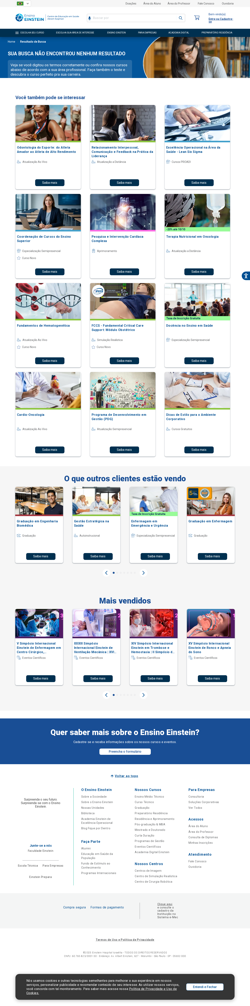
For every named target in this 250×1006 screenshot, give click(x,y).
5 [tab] (128, 573)
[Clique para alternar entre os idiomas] (23, 3)
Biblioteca (88, 813)
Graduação (142, 807)
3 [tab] (121, 573)
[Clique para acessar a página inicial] (47, 22)
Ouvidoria (228, 3)
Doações (131, 3)
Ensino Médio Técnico (149, 796)
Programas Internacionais (98, 873)
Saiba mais (49, 183)
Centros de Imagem (148, 870)
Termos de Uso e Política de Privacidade (125, 939)
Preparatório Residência (151, 813)
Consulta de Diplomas (203, 837)
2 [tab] (117, 573)
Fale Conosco (206, 3)
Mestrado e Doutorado (150, 829)
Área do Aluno (152, 3)
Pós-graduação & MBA (150, 824)
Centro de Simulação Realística (156, 876)
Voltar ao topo (126, 776)
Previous (106, 573)
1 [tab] (114, 573)
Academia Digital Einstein (152, 852)
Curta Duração (144, 835)
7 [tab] (135, 573)
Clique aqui (164, 904)
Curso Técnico (144, 802)
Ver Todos (195, 807)
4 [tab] (124, 573)
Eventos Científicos (148, 846)
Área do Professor (179, 3)
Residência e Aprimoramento (154, 818)
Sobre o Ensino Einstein (97, 802)
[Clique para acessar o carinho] (197, 18)
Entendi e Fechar (205, 987)
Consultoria (196, 796)
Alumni (86, 848)
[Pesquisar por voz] (89, 18)
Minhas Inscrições (200, 842)
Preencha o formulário (125, 751)
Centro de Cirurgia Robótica (153, 881)
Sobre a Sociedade (94, 796)
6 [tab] (131, 573)
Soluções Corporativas (203, 802)
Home (11, 41)
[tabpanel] (39, 525)
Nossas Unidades (92, 807)
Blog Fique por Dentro (96, 828)
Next (143, 573)
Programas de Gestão (149, 841)
